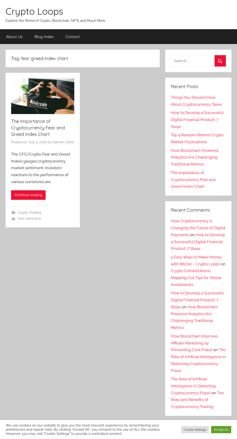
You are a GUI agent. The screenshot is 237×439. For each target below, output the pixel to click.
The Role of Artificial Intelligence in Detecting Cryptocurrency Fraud (193, 386)
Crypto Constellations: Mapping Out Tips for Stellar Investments (196, 277)
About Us (14, 36)
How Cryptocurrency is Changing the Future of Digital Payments (198, 228)
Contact (72, 36)
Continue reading (28, 195)
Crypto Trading (29, 212)
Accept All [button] (221, 429)
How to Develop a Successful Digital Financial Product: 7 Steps (197, 119)
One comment (29, 218)
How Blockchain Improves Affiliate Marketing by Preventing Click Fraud (194, 343)
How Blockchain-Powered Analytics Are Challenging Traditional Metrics (194, 157)
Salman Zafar (63, 142)
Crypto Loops (34, 11)
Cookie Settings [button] (195, 429)
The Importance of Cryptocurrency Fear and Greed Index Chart (38, 127)
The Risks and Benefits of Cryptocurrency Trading (197, 400)
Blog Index (44, 36)
